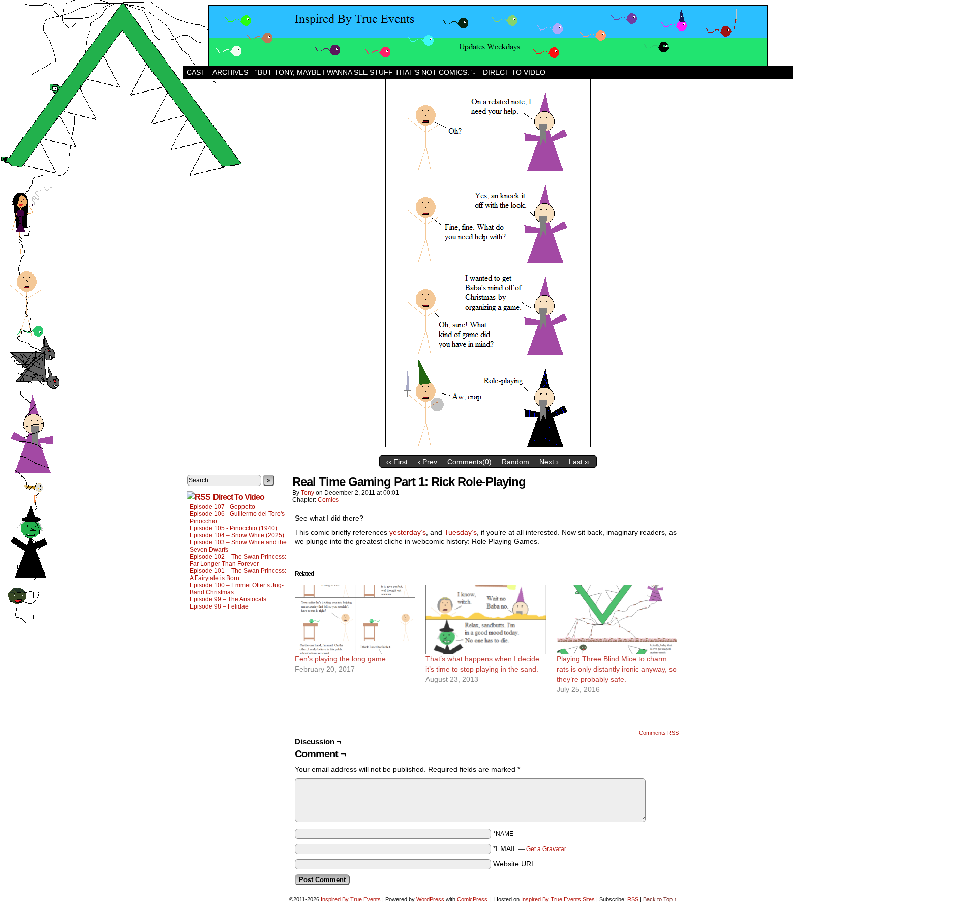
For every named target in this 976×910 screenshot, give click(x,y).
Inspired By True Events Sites (558, 899)
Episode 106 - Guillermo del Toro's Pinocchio (237, 517)
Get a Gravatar (546, 849)
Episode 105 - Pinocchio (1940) (233, 528)
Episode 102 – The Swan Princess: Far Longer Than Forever (238, 560)
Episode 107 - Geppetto (222, 506)
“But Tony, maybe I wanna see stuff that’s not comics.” (365, 72)
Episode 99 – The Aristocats (228, 599)
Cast (196, 72)
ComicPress (472, 899)
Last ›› (579, 462)
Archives (230, 72)
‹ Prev (427, 462)
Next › (549, 462)
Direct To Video (238, 497)
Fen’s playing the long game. (341, 659)
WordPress (430, 899)
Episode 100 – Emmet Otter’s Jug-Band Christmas (237, 589)
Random (515, 462)
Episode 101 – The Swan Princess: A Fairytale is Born (238, 574)
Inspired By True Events (351, 899)
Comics (328, 499)
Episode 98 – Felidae (219, 606)
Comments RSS (659, 733)
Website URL (514, 864)
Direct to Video (514, 72)
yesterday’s (407, 532)
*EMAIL (529, 848)
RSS (632, 899)
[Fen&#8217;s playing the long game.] (355, 619)
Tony (307, 492)
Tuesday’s (460, 532)
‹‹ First (397, 462)
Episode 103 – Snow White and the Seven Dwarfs (238, 546)
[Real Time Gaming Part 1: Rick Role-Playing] (488, 448)
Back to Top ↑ (660, 899)
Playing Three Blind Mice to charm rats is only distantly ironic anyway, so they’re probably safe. (617, 669)
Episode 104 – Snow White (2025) (237, 535)
